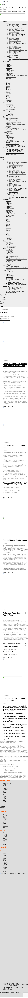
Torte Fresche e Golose (12, 118)
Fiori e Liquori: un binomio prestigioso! (15, 124)
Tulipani (8, 87)
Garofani (8, 96)
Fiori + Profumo (10, 137)
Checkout (5, 297)
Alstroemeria (9, 100)
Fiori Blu (8, 69)
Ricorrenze (5, 21)
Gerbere (8, 83)
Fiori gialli (8, 64)
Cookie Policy (5, 799)
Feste (7, 23)
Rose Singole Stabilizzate (12, 128)
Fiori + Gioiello (9, 133)
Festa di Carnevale (13, 25)
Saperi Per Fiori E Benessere (13, 151)
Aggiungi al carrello (8, 406)
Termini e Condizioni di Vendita (5, 792)
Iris (6, 88)
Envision (18, 992)
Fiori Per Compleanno (14, 38)
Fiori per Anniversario (14, 48)
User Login (3, 299)
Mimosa (8, 92)
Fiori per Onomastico (14, 52)
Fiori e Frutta (9, 71)
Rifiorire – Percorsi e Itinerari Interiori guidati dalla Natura (15, 153)
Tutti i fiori (8, 78)
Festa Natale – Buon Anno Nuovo (17, 35)
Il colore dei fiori (5, 836)
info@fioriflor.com (7, 989)
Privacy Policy (5, 797)
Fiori (6, 8)
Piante (10, 8)
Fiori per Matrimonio (14, 39)
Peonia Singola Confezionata (15, 540)
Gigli (7, 82)
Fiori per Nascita (13, 42)
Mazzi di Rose (9, 73)
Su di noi (4, 815)
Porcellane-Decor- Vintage (12, 144)
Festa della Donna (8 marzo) (16, 26)
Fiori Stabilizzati (7, 127)
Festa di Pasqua (13, 29)
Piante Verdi (9, 113)
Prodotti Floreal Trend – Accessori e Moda (16, 146)
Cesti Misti (8, 106)
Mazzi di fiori (6, 61)
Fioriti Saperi (6, 147)
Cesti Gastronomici (10, 109)
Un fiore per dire (5, 833)
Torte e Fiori (9, 119)
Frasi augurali (5, 817)
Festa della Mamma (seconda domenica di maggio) (16, 31)
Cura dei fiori (5, 838)
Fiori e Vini (8, 126)
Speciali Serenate (13, 57)
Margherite (8, 90)
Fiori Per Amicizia (13, 55)
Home (1, 309)
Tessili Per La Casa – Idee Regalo (14, 145)
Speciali (8, 56)
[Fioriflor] (2, 4)
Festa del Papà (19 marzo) (15, 28)
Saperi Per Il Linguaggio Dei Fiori (14, 150)
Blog (4, 827)
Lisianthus (8, 99)
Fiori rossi (8, 62)
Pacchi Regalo (9, 138)
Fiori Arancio (9, 65)
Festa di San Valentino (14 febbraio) (18, 24)
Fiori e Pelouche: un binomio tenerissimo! (16, 120)
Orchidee (8, 84)
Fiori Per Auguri (13, 46)
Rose (7, 80)
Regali (21, 8)
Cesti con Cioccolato (11, 108)
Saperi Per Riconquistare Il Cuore (14, 149)
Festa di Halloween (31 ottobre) (17, 34)
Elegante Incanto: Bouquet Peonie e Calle (14, 699)
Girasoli (8, 86)
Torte (13, 8)
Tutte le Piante (9, 115)
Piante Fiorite (9, 111)
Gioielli (7, 135)
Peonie (7, 95)
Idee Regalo (6, 132)
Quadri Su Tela (9, 140)
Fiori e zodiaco (5, 844)
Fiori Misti (8, 74)
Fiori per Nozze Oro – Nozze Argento (18, 50)
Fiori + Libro (9, 136)
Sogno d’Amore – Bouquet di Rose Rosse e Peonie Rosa (15, 365)
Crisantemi (8, 101)
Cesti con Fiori (9, 104)
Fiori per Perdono (13, 53)
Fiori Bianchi (9, 68)
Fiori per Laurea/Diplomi (15, 41)
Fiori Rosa (8, 66)
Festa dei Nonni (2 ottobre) (15, 33)
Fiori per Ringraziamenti (15, 47)
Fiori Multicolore (10, 70)
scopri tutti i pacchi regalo (18, 11)
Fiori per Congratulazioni (15, 51)
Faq (6, 815)
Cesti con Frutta (10, 105)
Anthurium (8, 93)
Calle (7, 91)
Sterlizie (8, 97)
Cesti (16, 8)
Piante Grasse (9, 114)
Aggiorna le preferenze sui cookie (3, 807)
